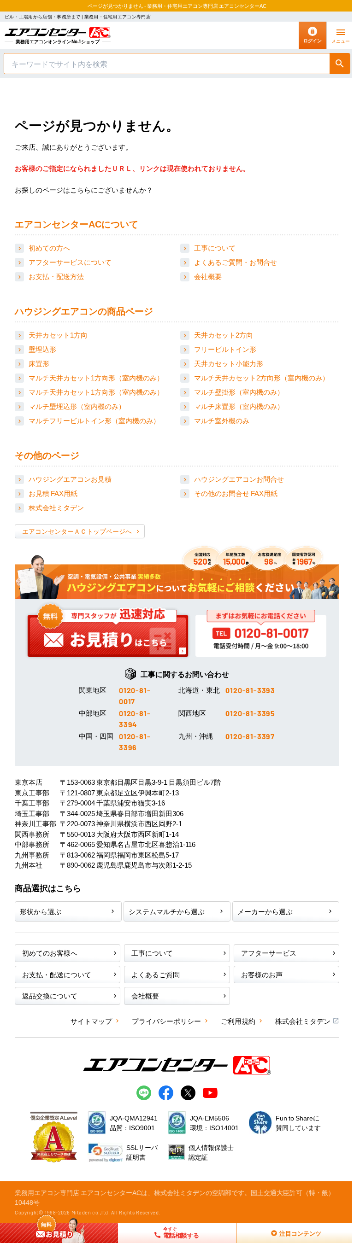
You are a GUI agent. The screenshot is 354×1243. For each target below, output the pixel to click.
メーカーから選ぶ (265, 911)
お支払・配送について (56, 974)
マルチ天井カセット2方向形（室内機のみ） (261, 377)
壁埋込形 (42, 349)
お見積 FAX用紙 (53, 493)
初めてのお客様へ (49, 952)
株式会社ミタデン (56, 507)
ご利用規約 (238, 1021)
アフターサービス (268, 952)
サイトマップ (91, 1021)
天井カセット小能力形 (228, 363)
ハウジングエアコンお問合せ (239, 479)
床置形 (39, 363)
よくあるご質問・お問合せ (235, 262)
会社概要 (208, 276)
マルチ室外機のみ (221, 420)
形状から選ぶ (40, 911)
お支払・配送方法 (56, 276)
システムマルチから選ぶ (167, 911)
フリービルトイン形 (225, 349)
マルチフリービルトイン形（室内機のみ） (94, 420)
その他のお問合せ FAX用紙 (235, 493)
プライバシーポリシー (166, 1021)
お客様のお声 (262, 974)
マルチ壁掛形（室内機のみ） (239, 392)
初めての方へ (49, 247)
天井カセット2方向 (223, 334)
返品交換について (49, 995)
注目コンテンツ (290, 1233)
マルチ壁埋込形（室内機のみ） (77, 406)
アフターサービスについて (70, 262)
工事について (215, 247)
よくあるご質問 (155, 974)
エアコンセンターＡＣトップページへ (77, 531)
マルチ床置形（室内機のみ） (239, 406)
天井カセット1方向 (58, 334)
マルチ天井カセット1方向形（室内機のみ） (96, 377)
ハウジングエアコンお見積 (70, 479)
